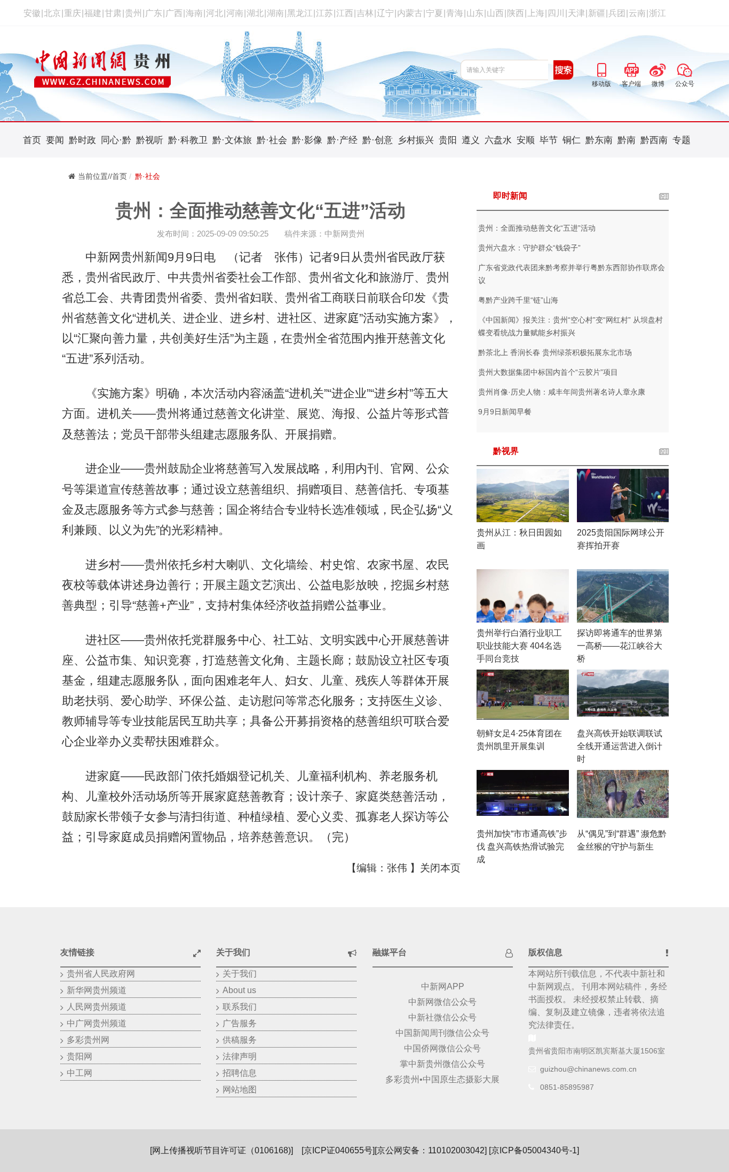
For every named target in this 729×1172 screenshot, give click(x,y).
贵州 (133, 13)
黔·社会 (272, 140)
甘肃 (113, 13)
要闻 (55, 140)
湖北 (255, 13)
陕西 (515, 13)
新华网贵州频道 (96, 990)
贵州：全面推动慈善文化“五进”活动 (537, 228)
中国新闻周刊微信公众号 (442, 1032)
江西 (344, 13)
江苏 (324, 13)
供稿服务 (240, 1039)
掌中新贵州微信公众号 (442, 1063)
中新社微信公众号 (442, 1017)
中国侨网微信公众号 (442, 1048)
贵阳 (448, 140)
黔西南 (654, 140)
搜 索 (563, 70)
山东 (475, 13)
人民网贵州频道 (96, 1006)
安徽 (32, 13)
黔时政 (82, 140)
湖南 (275, 13)
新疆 (596, 13)
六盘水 (498, 140)
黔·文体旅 (232, 140)
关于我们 (240, 973)
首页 (32, 140)
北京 (52, 13)
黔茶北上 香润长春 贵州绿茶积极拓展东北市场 (555, 352)
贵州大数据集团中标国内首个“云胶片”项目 (548, 372)
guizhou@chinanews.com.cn (588, 1069)
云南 (637, 13)
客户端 (631, 68)
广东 (153, 13)
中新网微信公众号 (442, 1001)
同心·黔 (116, 140)
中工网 (79, 1072)
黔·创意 (377, 140)
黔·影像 (307, 140)
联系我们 (240, 1006)
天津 (576, 13)
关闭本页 (440, 868)
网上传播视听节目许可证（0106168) (221, 1150)
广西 (174, 13)
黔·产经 (342, 140)
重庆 (72, 13)
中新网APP (442, 986)
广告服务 (240, 1023)
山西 (495, 13)
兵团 (616, 13)
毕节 (549, 140)
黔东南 (599, 140)
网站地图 (240, 1089)
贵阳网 (79, 1056)
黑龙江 (300, 13)
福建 (92, 13)
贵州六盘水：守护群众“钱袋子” (529, 247)
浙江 (657, 13)
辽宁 (385, 13)
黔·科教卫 (188, 140)
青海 (454, 13)
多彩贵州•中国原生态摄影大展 (442, 1079)
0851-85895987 (567, 1087)
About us (239, 990)
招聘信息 (240, 1072)
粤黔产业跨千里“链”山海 (518, 300)
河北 (214, 13)
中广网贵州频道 (96, 1023)
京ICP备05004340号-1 (534, 1150)
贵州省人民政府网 (101, 973)
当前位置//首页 (102, 176)
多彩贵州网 (88, 1039)
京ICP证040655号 (338, 1150)
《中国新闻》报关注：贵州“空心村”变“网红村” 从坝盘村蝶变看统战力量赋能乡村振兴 (570, 326)
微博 (658, 68)
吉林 (365, 13)
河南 (234, 13)
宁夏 (434, 13)
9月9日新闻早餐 (505, 411)
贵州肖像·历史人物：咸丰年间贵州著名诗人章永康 (561, 392)
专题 (681, 140)
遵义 (471, 140)
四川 (556, 13)
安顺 (526, 140)
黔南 (626, 140)
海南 (194, 13)
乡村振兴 (416, 140)
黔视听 (149, 140)
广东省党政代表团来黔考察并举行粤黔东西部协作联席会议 (571, 274)
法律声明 (240, 1056)
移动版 (601, 68)
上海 (535, 13)
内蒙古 (410, 13)
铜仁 (571, 140)
